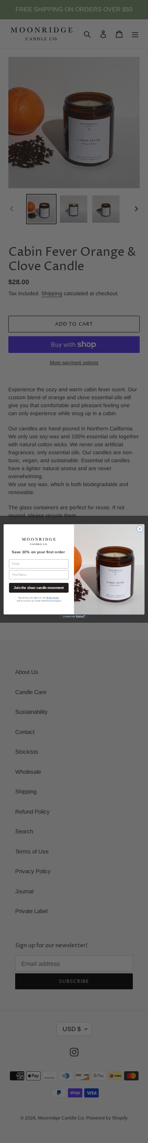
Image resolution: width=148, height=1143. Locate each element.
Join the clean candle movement (39, 588)
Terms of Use (52, 598)
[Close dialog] (140, 529)
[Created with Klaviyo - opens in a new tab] (74, 616)
